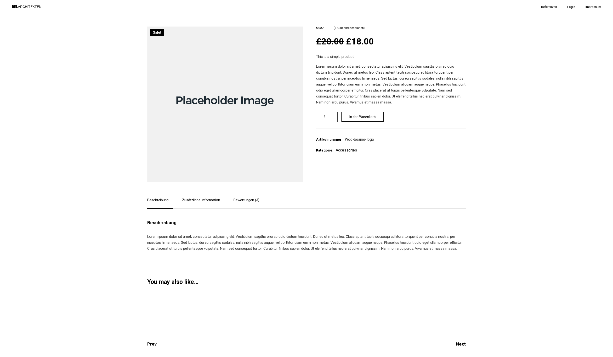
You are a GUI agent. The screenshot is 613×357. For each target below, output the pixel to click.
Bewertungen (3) (246, 200)
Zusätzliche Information (201, 200)
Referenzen (549, 7)
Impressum (593, 7)
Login (571, 7)
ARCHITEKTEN (26, 7)
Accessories (346, 150)
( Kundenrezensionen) (349, 28)
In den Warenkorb (362, 117)
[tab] (160, 203)
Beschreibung (158, 200)
